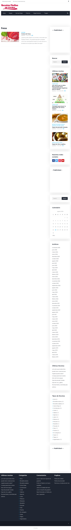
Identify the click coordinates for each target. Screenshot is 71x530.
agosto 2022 (55, 287)
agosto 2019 (55, 348)
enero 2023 (55, 276)
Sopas (10, 13)
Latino (54, 417)
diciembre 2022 (56, 278)
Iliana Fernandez (41, 492)
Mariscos (55, 419)
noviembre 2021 (56, 305)
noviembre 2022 (56, 281)
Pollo (54, 428)
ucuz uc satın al (40, 478)
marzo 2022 (55, 296)
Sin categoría (56, 432)
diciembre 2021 (55, 303)
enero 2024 (55, 254)
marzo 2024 (55, 252)
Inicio (4, 13)
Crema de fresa (26, 34)
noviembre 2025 (56, 247)
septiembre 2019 (56, 345)
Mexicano (55, 421)
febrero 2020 (55, 334)
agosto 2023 (55, 261)
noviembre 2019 (56, 341)
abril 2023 (54, 270)
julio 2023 (54, 263)
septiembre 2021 (56, 310)
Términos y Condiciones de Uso (19, 1)
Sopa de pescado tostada (59, 127)
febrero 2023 (55, 274)
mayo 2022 (55, 292)
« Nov (53, 235)
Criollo (54, 410)
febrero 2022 (55, 299)
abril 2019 (54, 352)
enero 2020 (55, 336)
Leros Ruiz (23, 35)
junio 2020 (54, 325)
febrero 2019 (55, 357)
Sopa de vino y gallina (58, 144)
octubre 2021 (55, 307)
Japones (55, 415)
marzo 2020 (55, 332)
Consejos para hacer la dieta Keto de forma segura (59, 108)
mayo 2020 (55, 328)
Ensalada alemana (45, 487)
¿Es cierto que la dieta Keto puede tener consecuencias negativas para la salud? (59, 87)
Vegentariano (37, 13)
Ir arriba (36, 528)
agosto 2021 (55, 312)
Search (65, 62)
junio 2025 (54, 249)
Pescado (55, 426)
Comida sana (56, 408)
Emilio (38, 483)
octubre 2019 (55, 343)
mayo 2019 (54, 350)
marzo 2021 (55, 319)
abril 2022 (54, 294)
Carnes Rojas (19, 13)
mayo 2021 (54, 316)
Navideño (55, 423)
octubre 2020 (55, 323)
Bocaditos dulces (57, 401)
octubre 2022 (55, 283)
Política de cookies (58, 478)
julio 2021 (54, 314)
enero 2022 (55, 301)
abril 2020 (54, 330)
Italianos (55, 412)
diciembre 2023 (56, 256)
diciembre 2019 (56, 339)
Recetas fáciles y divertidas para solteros (59, 386)
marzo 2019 (55, 354)
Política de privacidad (6, 1)
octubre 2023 (55, 258)
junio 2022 (54, 290)
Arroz (54, 399)
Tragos (46, 13)
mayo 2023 (55, 267)
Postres (28, 13)
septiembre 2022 (56, 285)
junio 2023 (54, 265)
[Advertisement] (35, 21)
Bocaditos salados (57, 403)
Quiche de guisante (46, 489)
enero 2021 (54, 321)
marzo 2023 (55, 272)
